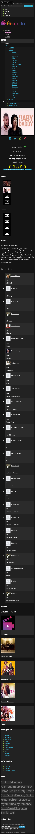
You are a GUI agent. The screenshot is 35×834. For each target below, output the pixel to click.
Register (7, 15)
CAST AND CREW (18, 169)
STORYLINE (8, 169)
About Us (7, 766)
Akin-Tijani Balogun (17, 338)
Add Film (11, 48)
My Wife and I (6, 679)
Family (14, 70)
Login (6, 13)
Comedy (15, 60)
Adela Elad (14, 288)
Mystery (14, 83)
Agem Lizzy (15, 301)
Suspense (15, 93)
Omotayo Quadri (17, 568)
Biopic (14, 58)
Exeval (13, 491)
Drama (14, 66)
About (6, 9)
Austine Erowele (16, 440)
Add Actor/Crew (14, 103)
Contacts (7, 11)
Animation (15, 56)
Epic (13, 68)
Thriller (14, 95)
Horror (14, 78)
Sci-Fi (14, 89)
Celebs (7, 101)
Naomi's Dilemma (7, 702)
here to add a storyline (11, 245)
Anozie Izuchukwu (17, 427)
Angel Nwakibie (16, 401)
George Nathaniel (17, 453)
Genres (11, 50)
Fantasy (14, 72)
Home (7, 44)
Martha (13, 581)
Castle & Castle (6, 657)
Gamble (3, 724)
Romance (15, 87)
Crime (14, 62)
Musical (14, 81)
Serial (14, 91)
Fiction (14, 74)
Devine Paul (15, 517)
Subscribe (22, 827)
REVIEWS (28, 169)
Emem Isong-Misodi (18, 351)
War (13, 97)
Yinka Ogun (15, 363)
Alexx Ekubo (15, 326)
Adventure (15, 54)
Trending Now (13, 105)
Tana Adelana (15, 276)
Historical (15, 76)
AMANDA (4, 634)
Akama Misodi (16, 478)
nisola (10, 262)
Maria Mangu (15, 414)
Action (14, 52)
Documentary (16, 64)
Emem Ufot (15, 314)
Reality (14, 85)
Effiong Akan (15, 375)
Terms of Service (10, 770)
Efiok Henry (15, 530)
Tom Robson (15, 388)
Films (6, 46)
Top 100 (11, 99)
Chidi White (15, 504)
